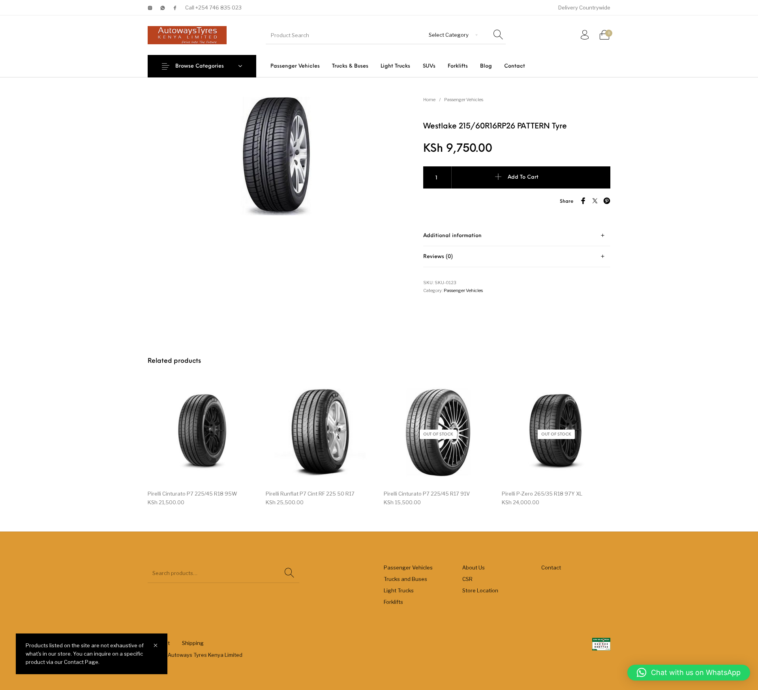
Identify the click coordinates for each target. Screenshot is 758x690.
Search (289, 573)
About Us (473, 567)
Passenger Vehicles (463, 99)
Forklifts (393, 602)
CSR (467, 579)
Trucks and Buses (405, 579)
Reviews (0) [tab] (438, 256)
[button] (688, 673)
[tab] (516, 235)
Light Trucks (399, 590)
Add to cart (523, 177)
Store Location (480, 590)
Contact (551, 567)
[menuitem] (295, 66)
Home (429, 99)
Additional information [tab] (452, 235)
